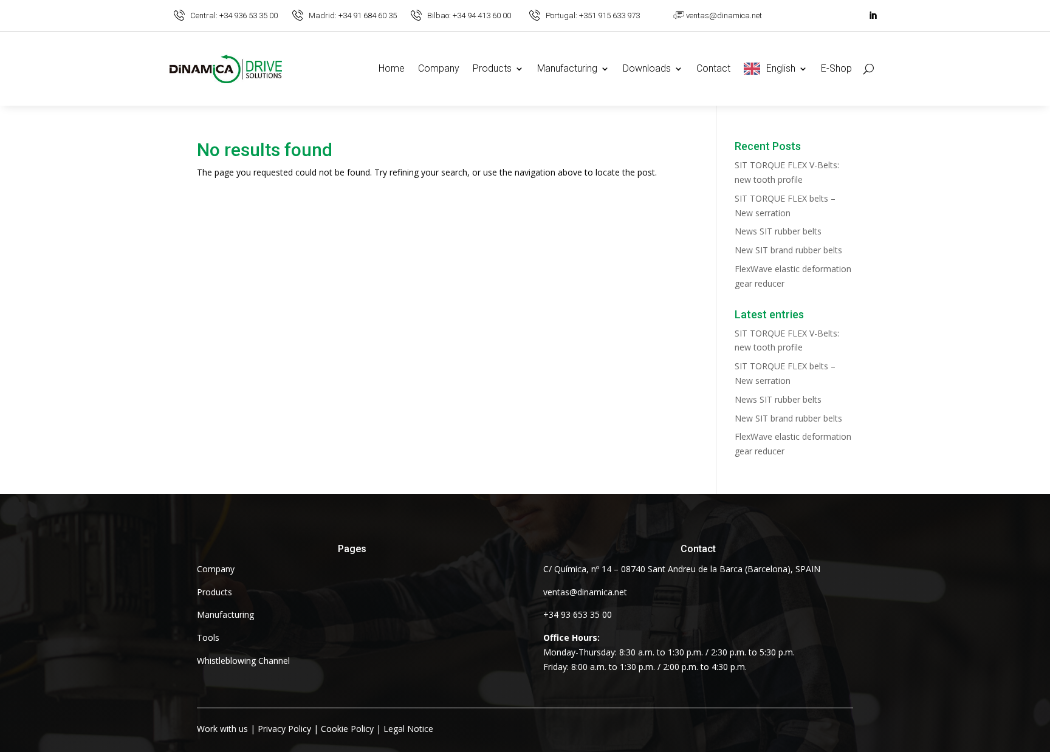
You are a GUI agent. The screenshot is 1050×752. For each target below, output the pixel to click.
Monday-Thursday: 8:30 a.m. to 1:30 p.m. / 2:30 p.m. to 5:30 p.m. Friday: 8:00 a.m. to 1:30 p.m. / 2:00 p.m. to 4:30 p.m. (669, 652)
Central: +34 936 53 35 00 (234, 15)
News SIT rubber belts (778, 231)
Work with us (222, 728)
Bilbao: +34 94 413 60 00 (469, 15)
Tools (208, 637)
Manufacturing (567, 68)
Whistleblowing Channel (243, 660)
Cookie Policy (347, 728)
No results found (264, 150)
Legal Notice (408, 728)
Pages (352, 549)
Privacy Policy (284, 728)
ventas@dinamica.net (724, 15)
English (780, 68)
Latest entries (769, 315)
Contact (713, 68)
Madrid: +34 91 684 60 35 (353, 15)
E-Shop (836, 68)
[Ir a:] (179, 15)
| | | (315, 728)
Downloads (647, 68)
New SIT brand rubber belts (788, 250)
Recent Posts (768, 146)
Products (492, 68)
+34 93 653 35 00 (577, 614)
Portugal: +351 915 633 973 (593, 15)
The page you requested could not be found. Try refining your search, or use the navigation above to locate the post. (427, 172)
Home (392, 68)
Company (438, 68)
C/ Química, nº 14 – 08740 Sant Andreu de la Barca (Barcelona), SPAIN (681, 569)
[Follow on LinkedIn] (872, 16)
